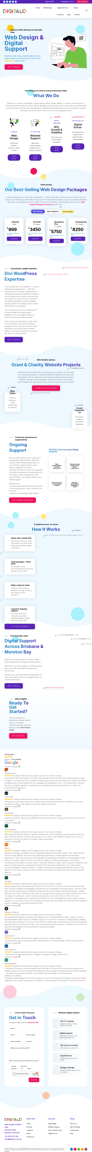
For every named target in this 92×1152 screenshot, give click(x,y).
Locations (60, 14)
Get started (83, 2)
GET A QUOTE (18, 736)
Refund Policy (38, 1149)
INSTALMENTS (53, 211)
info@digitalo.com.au (13, 1139)
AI (22, 1068)
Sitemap (7, 1151)
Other (29, 1068)
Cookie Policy (54, 1148)
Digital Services (62, 8)
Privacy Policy (46, 1148)
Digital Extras (52, 1133)
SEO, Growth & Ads (55, 1130)
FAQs (28, 1133)
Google (13, 1066)
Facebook (24, 1066)
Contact (77, 14)
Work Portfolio (75, 1127)
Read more (14, 157)
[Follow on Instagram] (13, 2)
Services (29, 1127)
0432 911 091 (33, 1022)
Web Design (47, 8)
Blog (69, 14)
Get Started (14, 67)
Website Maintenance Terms (25, 1149)
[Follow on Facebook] (4, 2)
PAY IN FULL (38, 211)
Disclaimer (46, 1149)
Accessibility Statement (56, 1149)
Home (38, 8)
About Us (73, 1124)
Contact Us (30, 1137)
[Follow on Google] (10, 2)
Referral (14, 1068)
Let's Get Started (19, 626)
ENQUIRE (14, 239)
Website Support (54, 1127)
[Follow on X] (16, 2)
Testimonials (74, 1130)
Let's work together (22, 500)
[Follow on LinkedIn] (7, 2)
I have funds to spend (46, 388)
